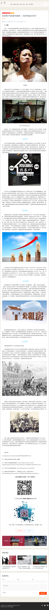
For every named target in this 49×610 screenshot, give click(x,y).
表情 (4, 592)
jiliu (23, 21)
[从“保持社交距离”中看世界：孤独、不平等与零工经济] (40, 560)
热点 (11, 4)
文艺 (27, 4)
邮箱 (18, 579)
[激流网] (3, 2)
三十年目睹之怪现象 (6, 13)
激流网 (9, 605)
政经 (18, 4)
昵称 (3, 579)
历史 (24, 4)
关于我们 (31, 4)
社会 (21, 4)
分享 (30, 530)
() (20, 530)
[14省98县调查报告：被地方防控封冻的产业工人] (9, 560)
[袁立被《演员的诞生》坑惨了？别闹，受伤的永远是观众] (24, 560)
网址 (33, 579)
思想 (15, 4)
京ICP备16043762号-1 (15, 605)
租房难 (12, 13)
